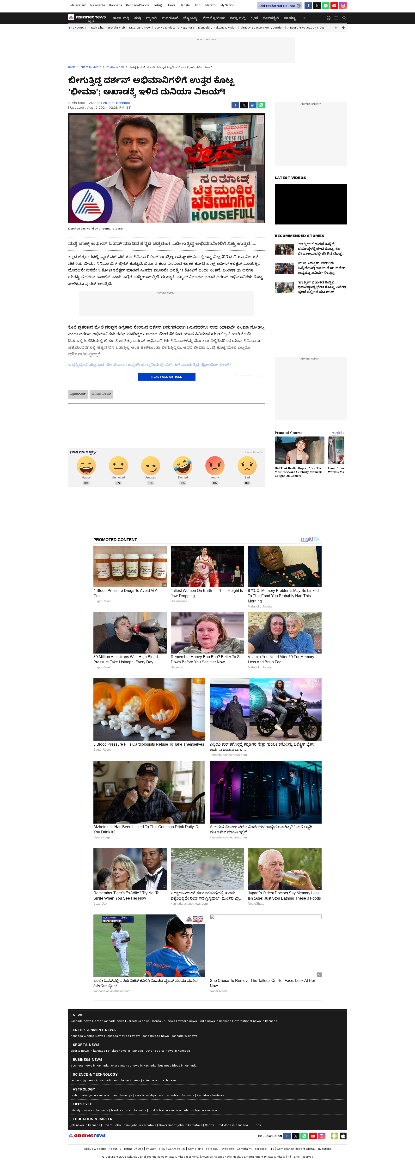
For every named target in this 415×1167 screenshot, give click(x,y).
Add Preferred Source (276, 6)
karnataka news (138, 1021)
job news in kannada (85, 1125)
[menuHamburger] (336, 18)
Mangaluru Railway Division (217, 27)
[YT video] (334, 5)
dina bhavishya (121, 1095)
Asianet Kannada (116, 103)
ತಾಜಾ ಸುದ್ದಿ (120, 18)
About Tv (115, 1148)
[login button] (330, 18)
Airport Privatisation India (305, 27)
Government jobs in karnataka (180, 1125)
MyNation (227, 5)
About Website (95, 1148)
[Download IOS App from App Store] (343, 1136)
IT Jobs (255, 1125)
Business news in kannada (90, 1065)
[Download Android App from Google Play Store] (334, 1136)
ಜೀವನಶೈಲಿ (271, 18)
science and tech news (160, 1080)
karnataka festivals (211, 1095)
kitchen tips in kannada (200, 1110)
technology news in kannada (91, 1080)
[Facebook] (308, 5)
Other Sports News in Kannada (168, 1050)
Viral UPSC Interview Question (261, 27)
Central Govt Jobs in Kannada (226, 1125)
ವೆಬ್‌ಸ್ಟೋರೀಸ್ (213, 18)
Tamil (171, 5)
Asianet (86, 1135)
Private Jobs (112, 1125)
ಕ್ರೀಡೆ (254, 18)
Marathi (210, 5)
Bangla (185, 5)
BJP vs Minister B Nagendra (174, 27)
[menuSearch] (344, 18)
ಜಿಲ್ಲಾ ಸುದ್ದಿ (238, 18)
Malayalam (78, 5)
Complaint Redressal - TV (255, 1148)
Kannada (115, 5)
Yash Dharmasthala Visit (108, 27)
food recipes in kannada (128, 1110)
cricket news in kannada (125, 1050)
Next (343, 27)
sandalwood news (155, 1035)
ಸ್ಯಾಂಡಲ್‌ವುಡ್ (78, 393)
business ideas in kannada (177, 1065)
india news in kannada (215, 1021)
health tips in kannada (165, 1110)
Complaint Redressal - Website (211, 1148)
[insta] (343, 5)
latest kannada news (109, 1021)
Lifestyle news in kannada (89, 1110)
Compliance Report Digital (296, 1148)
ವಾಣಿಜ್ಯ (290, 18)
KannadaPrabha (137, 5)
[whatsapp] (326, 5)
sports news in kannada (88, 1050)
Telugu (158, 5)
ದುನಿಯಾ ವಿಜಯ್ (101, 393)
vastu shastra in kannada (176, 1095)
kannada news (81, 1021)
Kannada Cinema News (87, 1035)
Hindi (197, 5)
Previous (336, 27)
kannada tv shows (184, 1035)
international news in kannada (255, 1021)
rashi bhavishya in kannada (90, 1095)
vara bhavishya (145, 1095)
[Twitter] (317, 5)
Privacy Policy (155, 1148)
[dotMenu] (305, 18)
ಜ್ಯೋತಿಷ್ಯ (190, 18)
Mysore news (187, 1021)
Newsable (97, 5)
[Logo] (88, 18)
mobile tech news (127, 1080)
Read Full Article (166, 376)
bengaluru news (163, 1021)
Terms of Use (133, 1148)
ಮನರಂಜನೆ (169, 18)
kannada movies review (123, 1035)
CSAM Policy (176, 1148)
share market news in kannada (133, 1065)
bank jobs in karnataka (139, 1125)
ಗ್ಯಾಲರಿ (151, 18)
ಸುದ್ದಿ (137, 18)
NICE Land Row (140, 27)
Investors (324, 1148)
